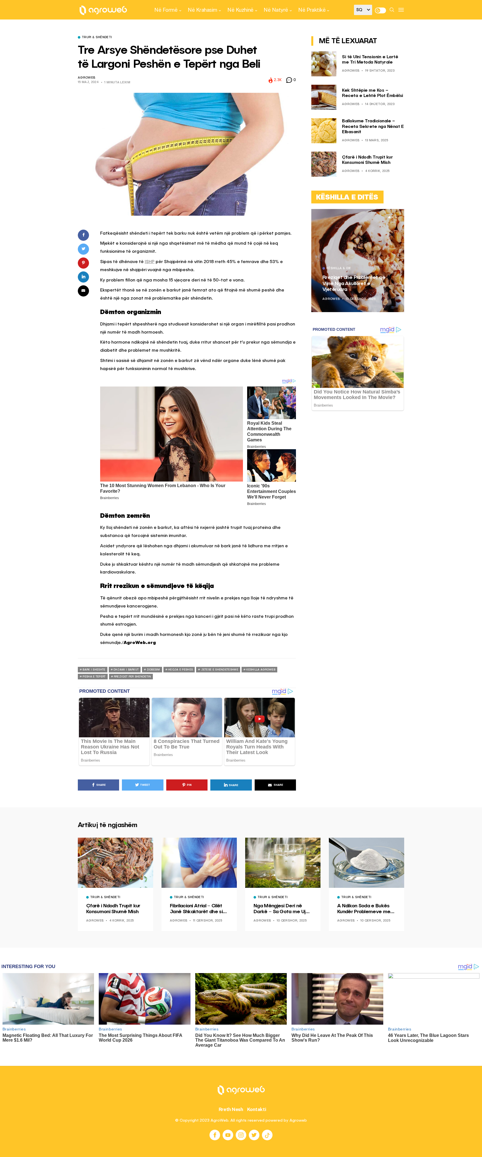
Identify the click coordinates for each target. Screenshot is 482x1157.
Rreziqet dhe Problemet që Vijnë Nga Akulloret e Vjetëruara (353, 283)
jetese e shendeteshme (219, 669)
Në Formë (165, 10)
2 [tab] (393, 217)
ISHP (150, 262)
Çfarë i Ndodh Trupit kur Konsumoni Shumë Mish (113, 909)
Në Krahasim (202, 10)
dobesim (153, 669)
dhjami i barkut (126, 669)
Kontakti (256, 1109)
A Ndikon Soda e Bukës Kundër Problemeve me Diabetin (363, 909)
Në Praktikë (312, 10)
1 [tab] (389, 217)
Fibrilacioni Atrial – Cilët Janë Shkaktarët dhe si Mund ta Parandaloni (196, 909)
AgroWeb (86, 77)
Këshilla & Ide (338, 268)
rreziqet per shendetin (132, 676)
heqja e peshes (180, 669)
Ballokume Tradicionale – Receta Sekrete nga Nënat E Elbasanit (373, 126)
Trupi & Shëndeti (97, 37)
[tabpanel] (357, 260)
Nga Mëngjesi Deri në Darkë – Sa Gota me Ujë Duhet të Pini (281, 909)
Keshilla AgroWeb (260, 669)
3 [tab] (396, 217)
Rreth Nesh (231, 1109)
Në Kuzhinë (240, 10)
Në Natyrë (276, 10)
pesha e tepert (94, 676)
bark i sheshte (94, 669)
